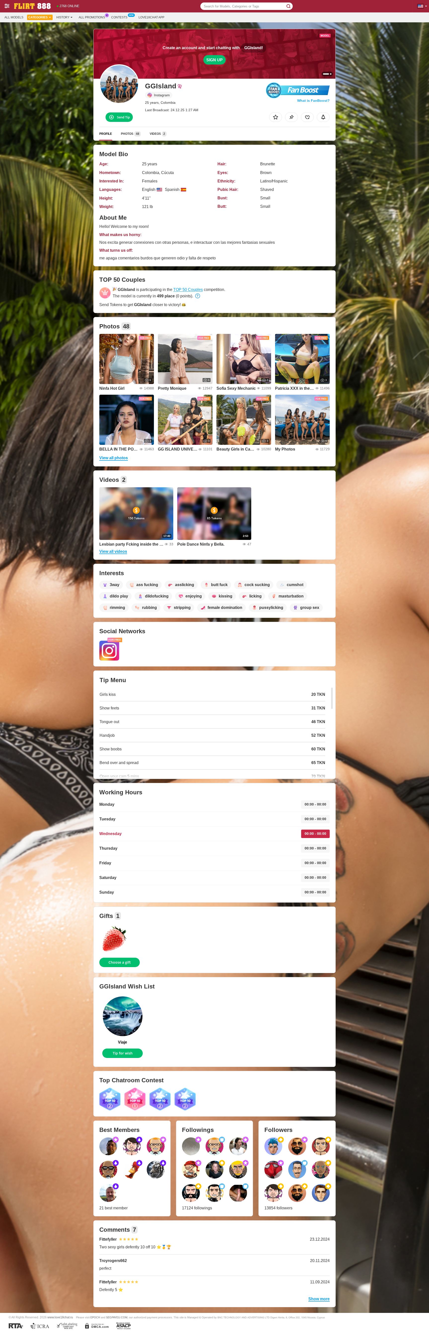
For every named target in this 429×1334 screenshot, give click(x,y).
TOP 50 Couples (188, 289)
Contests (119, 17)
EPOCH (95, 1317)
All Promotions (92, 17)
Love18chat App (151, 17)
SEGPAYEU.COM (116, 1317)
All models (13, 17)
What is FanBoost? (313, 101)
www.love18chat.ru (60, 1317)
